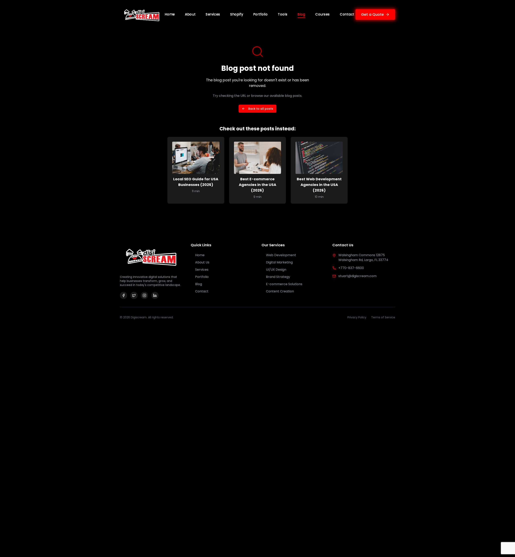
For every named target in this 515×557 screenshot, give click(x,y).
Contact (347, 14)
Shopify (236, 14)
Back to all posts (260, 109)
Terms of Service (383, 317)
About (190, 14)
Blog (301, 14)
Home (170, 14)
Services (213, 14)
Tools (282, 14)
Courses (322, 14)
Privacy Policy (356, 317)
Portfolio (260, 14)
